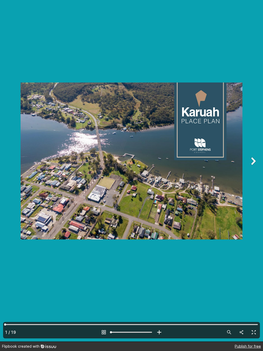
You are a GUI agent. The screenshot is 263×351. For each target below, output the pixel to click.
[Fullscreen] (254, 332)
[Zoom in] (159, 332)
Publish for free (248, 346)
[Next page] (252, 170)
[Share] (241, 332)
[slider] (131, 332)
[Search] (229, 332)
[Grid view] (104, 332)
